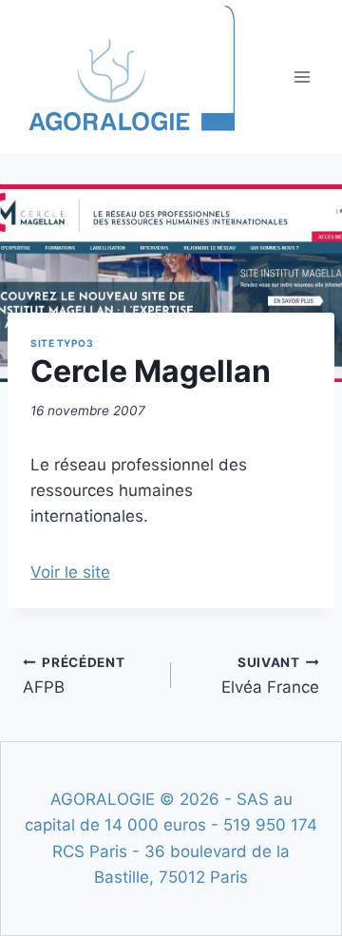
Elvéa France (270, 676)
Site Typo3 (61, 343)
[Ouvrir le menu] (301, 76)
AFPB (74, 676)
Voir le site (70, 572)
